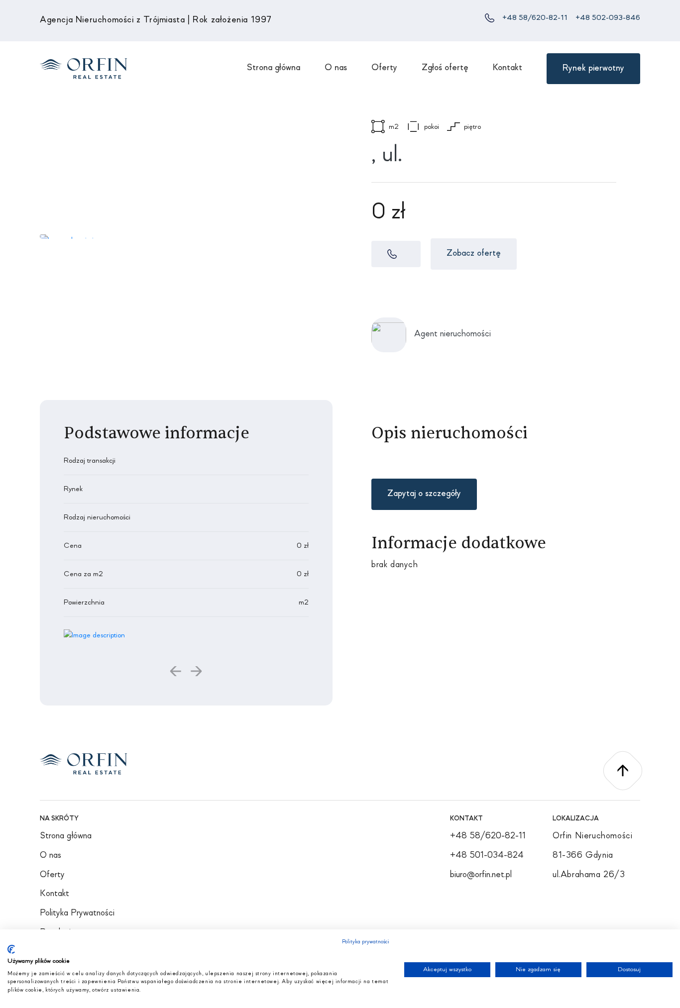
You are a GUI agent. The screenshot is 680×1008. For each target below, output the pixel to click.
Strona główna (273, 68)
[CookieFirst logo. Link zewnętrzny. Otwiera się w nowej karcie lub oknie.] (11, 949)
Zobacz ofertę (474, 253)
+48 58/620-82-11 (534, 18)
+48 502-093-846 (607, 18)
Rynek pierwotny (593, 68)
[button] (176, 673)
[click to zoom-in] (94, 635)
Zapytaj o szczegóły (424, 494)
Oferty (384, 68)
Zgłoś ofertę (445, 68)
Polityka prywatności (365, 942)
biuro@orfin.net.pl (481, 875)
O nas (336, 68)
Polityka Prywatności (77, 913)
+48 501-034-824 (487, 855)
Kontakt (507, 68)
